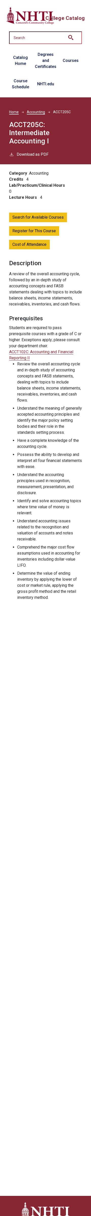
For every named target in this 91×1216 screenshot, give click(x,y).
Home (14, 112)
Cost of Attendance (29, 244)
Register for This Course (34, 230)
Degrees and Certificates (45, 60)
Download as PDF (33, 154)
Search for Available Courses (38, 217)
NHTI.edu (45, 84)
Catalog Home (20, 60)
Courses (71, 60)
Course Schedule (20, 84)
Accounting (36, 112)
